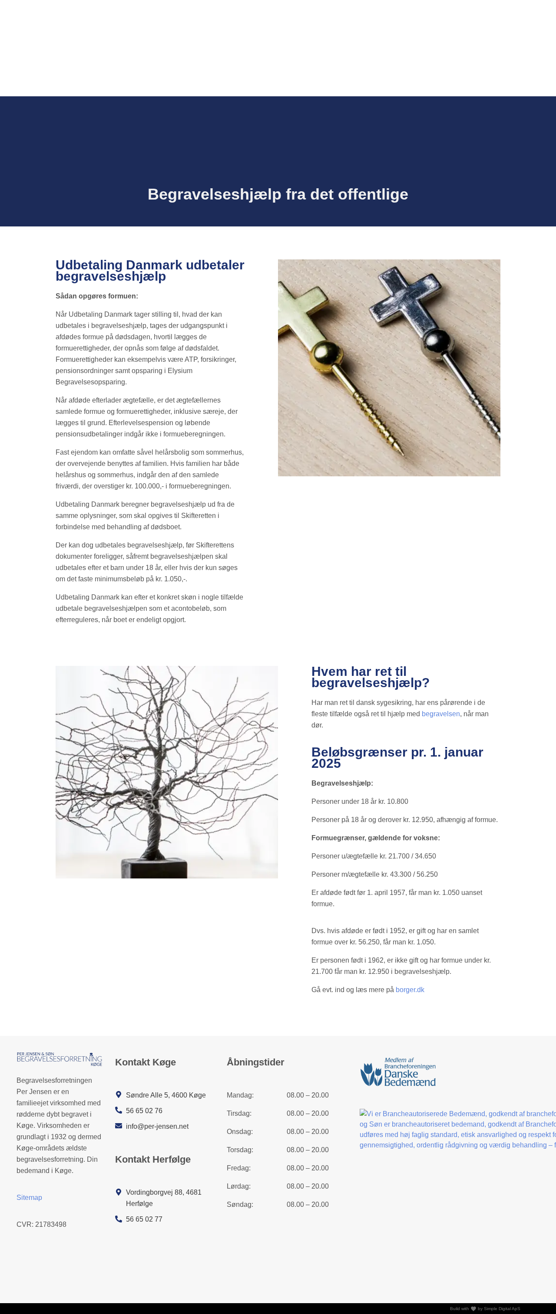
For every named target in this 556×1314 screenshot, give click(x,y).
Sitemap (29, 1197)
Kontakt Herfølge (153, 1159)
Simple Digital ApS (502, 1308)
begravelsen (441, 714)
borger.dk (410, 989)
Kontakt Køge (145, 1062)
